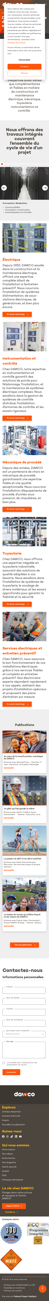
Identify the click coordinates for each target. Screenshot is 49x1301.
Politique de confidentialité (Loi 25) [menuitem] (19, 1285)
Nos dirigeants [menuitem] (9, 1162)
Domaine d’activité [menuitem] (11, 1116)
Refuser (24, 73)
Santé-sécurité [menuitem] (9, 1167)
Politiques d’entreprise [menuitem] (12, 1180)
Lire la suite (9, 768)
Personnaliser (24, 60)
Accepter (24, 67)
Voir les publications (23, 945)
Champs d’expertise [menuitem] (11, 1112)
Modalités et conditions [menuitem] (14, 1288)
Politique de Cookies (16, 43)
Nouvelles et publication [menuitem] (13, 1125)
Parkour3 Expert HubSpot (25, 1296)
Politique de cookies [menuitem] (13, 1291)
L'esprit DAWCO (12, 1206)
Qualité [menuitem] (5, 1171)
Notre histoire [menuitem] (8, 1158)
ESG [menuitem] (4, 1175)
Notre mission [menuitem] (8, 1150)
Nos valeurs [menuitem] (7, 1154)
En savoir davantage (16, 314)
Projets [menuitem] (5, 1120)
